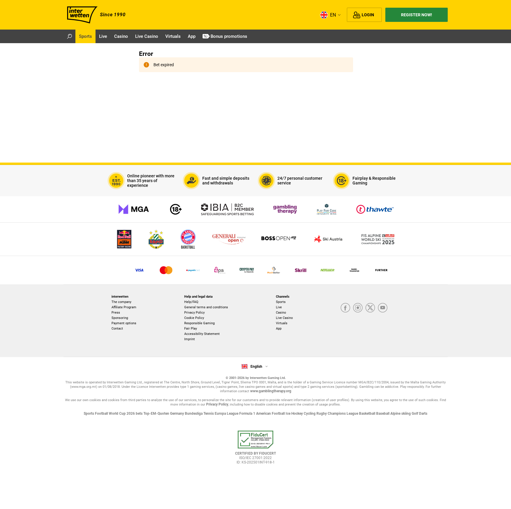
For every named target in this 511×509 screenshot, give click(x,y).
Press (115, 313)
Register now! (416, 14)
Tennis (209, 413)
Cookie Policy (194, 318)
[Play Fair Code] (326, 209)
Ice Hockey (295, 413)
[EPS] (219, 270)
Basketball (367, 413)
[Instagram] (358, 307)
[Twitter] (370, 307)
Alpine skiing (401, 413)
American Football (271, 413)
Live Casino (284, 318)
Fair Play (190, 328)
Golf (415, 413)
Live (279, 307)
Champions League (343, 413)
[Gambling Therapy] (285, 209)
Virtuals (281, 323)
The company (121, 302)
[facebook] (345, 307)
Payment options (123, 323)
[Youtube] (382, 307)
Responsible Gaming (199, 323)
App (279, 328)
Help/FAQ (191, 302)
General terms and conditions (206, 307)
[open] (255, 450)
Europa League (227, 413)
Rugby (322, 413)
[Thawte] (375, 209)
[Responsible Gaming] (175, 209)
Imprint (189, 339)
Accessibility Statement (202, 334)
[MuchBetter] (273, 270)
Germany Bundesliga (186, 413)
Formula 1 (247, 413)
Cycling (310, 413)
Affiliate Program (123, 307)
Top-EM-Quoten (156, 413)
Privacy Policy (194, 313)
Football (102, 413)
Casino (281, 313)
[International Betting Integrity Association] (227, 209)
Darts (423, 413)
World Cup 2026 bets (126, 413)
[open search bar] (69, 36)
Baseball (383, 413)
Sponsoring (119, 318)
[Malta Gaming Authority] (134, 209)
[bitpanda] (246, 270)
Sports (281, 302)
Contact (117, 328)
